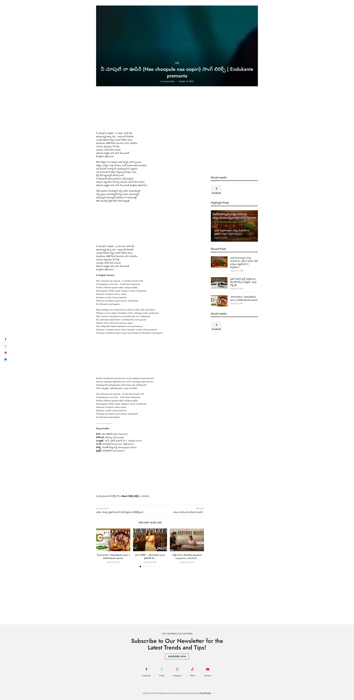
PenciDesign (205, 693)
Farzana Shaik (169, 81)
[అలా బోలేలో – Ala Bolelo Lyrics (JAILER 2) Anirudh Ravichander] (150, 540)
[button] (99, 547)
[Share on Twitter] (5, 346)
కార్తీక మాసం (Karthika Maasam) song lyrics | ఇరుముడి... (186, 556)
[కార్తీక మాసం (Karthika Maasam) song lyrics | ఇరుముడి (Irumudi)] (187, 540)
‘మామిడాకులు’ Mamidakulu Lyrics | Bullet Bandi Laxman (113, 556)
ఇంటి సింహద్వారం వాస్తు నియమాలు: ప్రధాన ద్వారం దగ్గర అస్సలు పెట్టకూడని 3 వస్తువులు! (244, 262)
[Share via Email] (5, 359)
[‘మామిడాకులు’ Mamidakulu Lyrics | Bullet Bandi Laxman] (113, 540)
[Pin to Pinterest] (5, 353)
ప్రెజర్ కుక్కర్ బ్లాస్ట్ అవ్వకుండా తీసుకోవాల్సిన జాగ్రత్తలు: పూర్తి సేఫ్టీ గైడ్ (243, 282)
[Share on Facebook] (5, 339)
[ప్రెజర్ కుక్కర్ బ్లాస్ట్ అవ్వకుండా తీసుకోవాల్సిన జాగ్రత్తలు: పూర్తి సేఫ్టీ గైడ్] (219, 282)
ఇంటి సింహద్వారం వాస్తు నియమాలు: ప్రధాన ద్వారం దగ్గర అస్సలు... (232, 232)
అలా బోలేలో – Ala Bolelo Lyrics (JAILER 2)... (150, 556)
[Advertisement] (177, 111)
